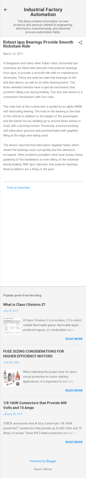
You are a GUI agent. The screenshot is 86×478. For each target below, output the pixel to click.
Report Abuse (43, 469)
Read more (74, 339)
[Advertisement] (43, 236)
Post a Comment (18, 187)
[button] (80, 43)
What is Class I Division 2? (24, 304)
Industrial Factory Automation (43, 12)
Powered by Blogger (43, 461)
